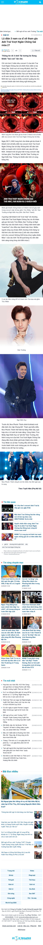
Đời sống (11, 893)
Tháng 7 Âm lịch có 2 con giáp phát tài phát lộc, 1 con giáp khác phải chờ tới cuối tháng (22, 743)
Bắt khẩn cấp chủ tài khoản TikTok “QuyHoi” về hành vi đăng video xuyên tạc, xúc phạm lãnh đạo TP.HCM (22, 727)
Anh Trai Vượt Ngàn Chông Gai (11, 547)
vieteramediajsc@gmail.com (28, 917)
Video (32, 871)
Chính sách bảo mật (9, 926)
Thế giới (11, 880)
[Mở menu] (2, 2)
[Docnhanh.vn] (21, 939)
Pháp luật (32, 875)
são (26, 544)
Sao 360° (32, 893)
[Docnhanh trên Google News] (6, 50)
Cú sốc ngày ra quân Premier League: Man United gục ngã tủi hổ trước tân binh (22, 710)
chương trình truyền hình (17, 544)
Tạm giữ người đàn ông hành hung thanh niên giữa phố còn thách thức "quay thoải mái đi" (22, 750)
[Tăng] (20, 50)
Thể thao (32, 880)
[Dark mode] (40, 2)
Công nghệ (11, 898)
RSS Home (21, 929)
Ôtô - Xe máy (32, 898)
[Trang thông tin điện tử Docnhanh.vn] (21, 2)
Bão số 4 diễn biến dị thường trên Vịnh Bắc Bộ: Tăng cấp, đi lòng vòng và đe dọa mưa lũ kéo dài (22, 735)
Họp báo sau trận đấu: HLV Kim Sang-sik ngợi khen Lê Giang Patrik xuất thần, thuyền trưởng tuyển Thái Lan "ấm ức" (22, 687)
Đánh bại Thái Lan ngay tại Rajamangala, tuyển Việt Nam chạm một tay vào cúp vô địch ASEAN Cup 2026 (22, 702)
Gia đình (32, 889)
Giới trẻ (32, 884)
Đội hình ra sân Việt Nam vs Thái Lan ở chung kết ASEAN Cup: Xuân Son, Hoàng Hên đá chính (22, 758)
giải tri (6, 544)
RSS (39, 926)
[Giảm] (12, 50)
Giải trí (11, 889)
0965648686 (9, 917)
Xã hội (11, 875)
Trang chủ (11, 871)
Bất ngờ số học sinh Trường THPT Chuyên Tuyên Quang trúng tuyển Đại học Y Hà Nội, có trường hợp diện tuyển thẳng (22, 718)
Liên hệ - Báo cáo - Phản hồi (26, 926)
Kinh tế (11, 884)
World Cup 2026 (11, 903)
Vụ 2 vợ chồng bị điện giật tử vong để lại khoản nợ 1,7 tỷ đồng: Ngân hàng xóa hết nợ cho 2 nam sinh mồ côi (22, 694)
